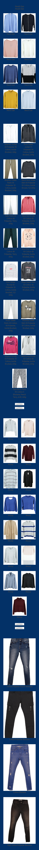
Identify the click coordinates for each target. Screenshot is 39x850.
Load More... (19, 404)
